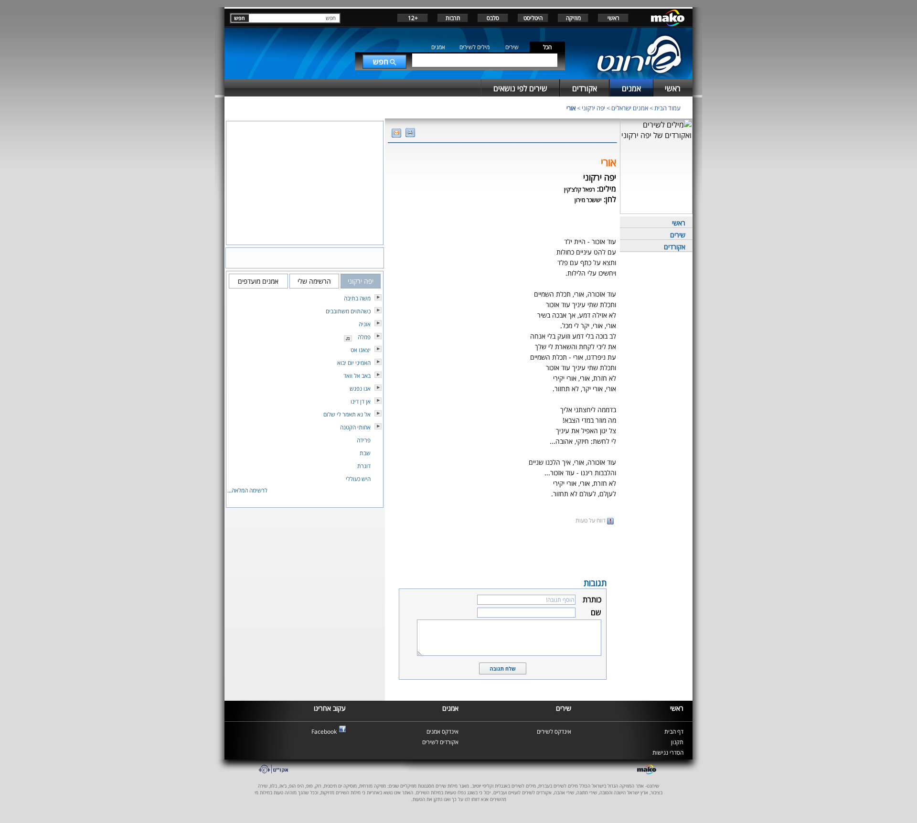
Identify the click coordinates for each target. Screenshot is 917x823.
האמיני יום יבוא (354, 363)
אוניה (365, 324)
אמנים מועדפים (258, 281)
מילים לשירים (474, 47)
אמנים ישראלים (629, 108)
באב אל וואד (357, 376)
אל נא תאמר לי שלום (347, 414)
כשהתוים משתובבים (348, 311)
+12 (413, 18)
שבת (365, 453)
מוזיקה (573, 18)
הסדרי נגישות (667, 752)
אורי (571, 108)
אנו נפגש (360, 389)
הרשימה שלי (314, 281)
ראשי (613, 18)
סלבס (493, 18)
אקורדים (674, 246)
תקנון (677, 742)
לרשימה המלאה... (247, 490)
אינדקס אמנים (442, 731)
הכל (547, 47)
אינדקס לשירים (554, 731)
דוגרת (364, 466)
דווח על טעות (591, 520)
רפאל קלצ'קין (579, 189)
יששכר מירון (588, 200)
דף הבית (673, 731)
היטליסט (533, 18)
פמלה (364, 337)
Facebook (324, 731)
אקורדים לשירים (440, 742)
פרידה (364, 440)
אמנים (438, 47)
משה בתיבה (357, 298)
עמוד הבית (667, 108)
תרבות (453, 18)
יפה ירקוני (593, 108)
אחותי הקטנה (355, 427)
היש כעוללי (358, 479)
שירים (512, 47)
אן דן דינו (361, 401)
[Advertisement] (502, 550)
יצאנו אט (361, 350)
